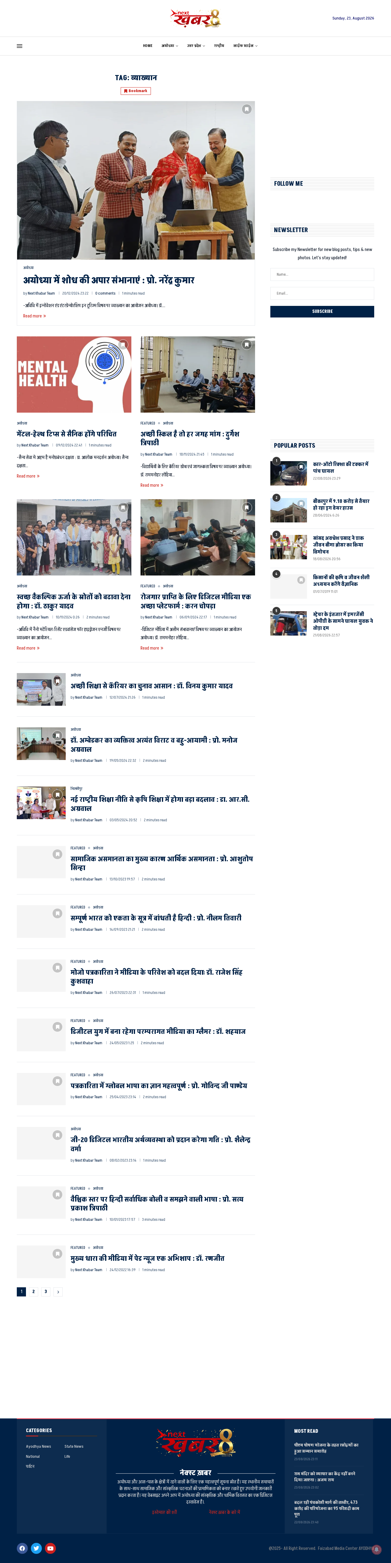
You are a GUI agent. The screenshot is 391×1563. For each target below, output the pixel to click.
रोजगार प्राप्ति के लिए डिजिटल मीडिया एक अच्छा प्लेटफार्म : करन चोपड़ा (196, 602)
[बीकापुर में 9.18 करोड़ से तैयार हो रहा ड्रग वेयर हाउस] (288, 510)
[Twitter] (36, 1548)
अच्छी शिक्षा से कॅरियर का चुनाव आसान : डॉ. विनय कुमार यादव (152, 686)
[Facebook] (22, 1548)
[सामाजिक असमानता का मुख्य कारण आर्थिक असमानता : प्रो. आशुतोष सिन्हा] (41, 862)
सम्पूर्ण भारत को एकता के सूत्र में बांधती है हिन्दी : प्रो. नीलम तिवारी (156, 918)
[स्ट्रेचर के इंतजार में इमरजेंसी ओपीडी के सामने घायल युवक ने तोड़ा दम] (288, 623)
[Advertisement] (322, 116)
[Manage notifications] (377, 1549)
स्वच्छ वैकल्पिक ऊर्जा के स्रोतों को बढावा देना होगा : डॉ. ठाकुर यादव (73, 602)
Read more (32, 316)
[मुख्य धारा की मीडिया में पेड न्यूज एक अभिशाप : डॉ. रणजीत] (41, 1262)
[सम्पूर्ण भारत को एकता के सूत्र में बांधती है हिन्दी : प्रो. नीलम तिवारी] (41, 921)
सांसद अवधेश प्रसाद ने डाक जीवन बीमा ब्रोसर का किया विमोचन (338, 545)
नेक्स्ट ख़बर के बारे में (224, 1512)
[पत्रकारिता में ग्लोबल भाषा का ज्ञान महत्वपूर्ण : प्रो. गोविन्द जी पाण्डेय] (41, 1089)
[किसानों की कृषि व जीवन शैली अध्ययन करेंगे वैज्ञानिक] (288, 586)
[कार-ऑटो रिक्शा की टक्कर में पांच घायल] (288, 473)
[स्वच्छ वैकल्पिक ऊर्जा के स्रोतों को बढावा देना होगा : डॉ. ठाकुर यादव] (74, 537)
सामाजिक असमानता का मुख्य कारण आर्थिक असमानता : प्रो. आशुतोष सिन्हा (162, 864)
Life (67, 1456)
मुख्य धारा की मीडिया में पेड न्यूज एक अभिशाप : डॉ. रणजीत (148, 1259)
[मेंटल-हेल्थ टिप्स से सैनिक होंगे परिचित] (74, 374)
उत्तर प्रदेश (194, 45)
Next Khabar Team (41, 293)
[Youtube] (50, 1548)
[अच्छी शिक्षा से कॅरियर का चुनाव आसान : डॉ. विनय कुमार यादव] (41, 689)
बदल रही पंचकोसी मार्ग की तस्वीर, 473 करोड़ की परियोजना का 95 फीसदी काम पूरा (326, 1508)
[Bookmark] (247, 109)
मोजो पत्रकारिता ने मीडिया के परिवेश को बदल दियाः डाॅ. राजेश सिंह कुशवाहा (157, 977)
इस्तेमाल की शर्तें (165, 1512)
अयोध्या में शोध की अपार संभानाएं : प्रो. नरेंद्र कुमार (108, 280)
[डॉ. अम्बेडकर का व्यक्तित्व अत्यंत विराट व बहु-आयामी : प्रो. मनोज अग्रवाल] (41, 743)
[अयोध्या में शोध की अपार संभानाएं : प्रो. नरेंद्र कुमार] (136, 180)
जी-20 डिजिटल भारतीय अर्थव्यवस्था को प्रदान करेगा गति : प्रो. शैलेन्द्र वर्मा (160, 1144)
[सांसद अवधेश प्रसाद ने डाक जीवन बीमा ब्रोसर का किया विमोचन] (288, 547)
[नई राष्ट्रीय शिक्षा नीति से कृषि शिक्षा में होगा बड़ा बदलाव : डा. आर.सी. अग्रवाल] (41, 803)
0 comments (105, 293)
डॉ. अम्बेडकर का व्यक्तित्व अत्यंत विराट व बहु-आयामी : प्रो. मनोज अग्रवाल (154, 745)
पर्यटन (30, 1466)
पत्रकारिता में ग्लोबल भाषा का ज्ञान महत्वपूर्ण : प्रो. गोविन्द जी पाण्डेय (159, 1086)
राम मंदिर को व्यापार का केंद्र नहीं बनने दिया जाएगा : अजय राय (324, 1477)
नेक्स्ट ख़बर (195, 1473)
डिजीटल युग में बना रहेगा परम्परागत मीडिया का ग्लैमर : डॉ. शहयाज (158, 1032)
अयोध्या (168, 45)
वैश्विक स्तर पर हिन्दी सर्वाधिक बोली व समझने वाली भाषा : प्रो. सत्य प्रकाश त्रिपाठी (157, 1204)
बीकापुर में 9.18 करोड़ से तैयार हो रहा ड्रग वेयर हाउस (341, 504)
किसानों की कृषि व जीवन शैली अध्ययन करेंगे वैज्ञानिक (341, 581)
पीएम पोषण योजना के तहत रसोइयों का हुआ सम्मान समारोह (326, 1448)
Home (147, 45)
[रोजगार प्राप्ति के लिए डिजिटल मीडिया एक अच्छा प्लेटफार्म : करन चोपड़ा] (198, 537)
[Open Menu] (19, 46)
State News (73, 1446)
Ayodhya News (38, 1446)
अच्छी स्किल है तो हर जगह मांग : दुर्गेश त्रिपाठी (190, 439)
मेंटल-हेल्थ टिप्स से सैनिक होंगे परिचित (67, 434)
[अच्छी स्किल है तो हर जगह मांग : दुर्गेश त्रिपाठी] (198, 374)
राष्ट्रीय (219, 45)
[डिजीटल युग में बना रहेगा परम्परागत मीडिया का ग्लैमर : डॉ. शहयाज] (41, 1035)
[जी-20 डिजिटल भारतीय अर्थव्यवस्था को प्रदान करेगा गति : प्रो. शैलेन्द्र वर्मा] (41, 1143)
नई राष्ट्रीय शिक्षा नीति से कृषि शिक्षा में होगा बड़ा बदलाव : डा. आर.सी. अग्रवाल (160, 804)
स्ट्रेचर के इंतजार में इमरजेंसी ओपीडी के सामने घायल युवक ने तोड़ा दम (343, 621)
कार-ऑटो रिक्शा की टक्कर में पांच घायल (340, 468)
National (33, 1456)
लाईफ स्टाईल (243, 45)
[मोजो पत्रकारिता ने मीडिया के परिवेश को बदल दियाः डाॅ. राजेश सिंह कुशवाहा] (41, 975)
